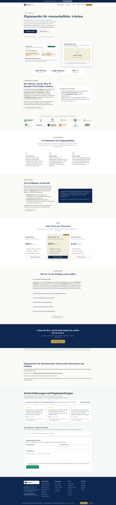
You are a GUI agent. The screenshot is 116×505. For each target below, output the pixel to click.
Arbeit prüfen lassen (58, 341)
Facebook (70, 492)
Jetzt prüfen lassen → (30, 210)
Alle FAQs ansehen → (58, 317)
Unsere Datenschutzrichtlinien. (74, 63)
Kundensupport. (83, 63)
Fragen (78, 4)
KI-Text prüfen (57, 485)
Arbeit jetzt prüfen (30, 31)
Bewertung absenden (32, 467)
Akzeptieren (83, 503)
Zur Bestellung (71, 483)
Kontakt (69, 490)
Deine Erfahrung (30, 451)
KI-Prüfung (68, 4)
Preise (73, 4)
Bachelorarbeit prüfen (45, 483)
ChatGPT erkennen (58, 487)
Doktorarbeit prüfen (45, 489)
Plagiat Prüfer (31, 378)
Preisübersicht (71, 485)
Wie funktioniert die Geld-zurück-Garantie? (43, 307)
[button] (77, 54)
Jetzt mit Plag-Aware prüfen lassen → (33, 107)
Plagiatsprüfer (61, 4)
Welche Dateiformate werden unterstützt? (42, 302)
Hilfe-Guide (70, 489)
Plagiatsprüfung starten (35, 257)
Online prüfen (44, 490)
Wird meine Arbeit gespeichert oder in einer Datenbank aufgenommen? (49, 293)
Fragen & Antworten (72, 487)
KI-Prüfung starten (81, 257)
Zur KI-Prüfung (58, 483)
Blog (83, 4)
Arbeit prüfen (89, 4)
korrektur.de (31, 491)
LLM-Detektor (57, 490)
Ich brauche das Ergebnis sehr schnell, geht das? (44, 311)
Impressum (83, 483)
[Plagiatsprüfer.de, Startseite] (30, 5)
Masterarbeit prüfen (45, 485)
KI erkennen (57, 489)
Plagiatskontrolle (44, 494)
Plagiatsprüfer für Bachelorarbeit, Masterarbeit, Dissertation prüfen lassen (40, 375)
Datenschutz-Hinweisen (69, 503)
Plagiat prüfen (44, 492)
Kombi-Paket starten (58, 257)
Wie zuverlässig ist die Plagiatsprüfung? (42, 279)
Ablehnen (91, 503)
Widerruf (83, 489)
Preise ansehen (43, 31)
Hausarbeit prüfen (45, 487)
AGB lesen (83, 487)
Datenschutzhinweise (32, 464)
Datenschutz (83, 485)
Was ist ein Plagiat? (45, 496)
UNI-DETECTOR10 (67, 1)
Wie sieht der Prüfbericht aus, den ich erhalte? (43, 298)
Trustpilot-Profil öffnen (85, 402)
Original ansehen (32, 420)
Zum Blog (70, 494)
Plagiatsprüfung (66, 140)
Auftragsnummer (30, 444)
